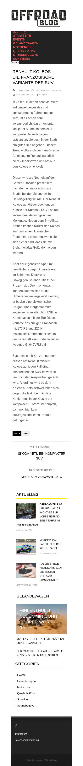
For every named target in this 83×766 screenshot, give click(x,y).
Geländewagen (24, 95)
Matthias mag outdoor (48, 90)
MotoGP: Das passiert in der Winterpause (50, 544)
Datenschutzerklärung (26, 740)
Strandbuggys (25, 705)
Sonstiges (23, 699)
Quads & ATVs (26, 693)
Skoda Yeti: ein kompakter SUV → (41, 456)
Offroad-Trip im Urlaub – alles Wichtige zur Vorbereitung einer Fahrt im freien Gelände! (39, 514)
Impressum (20, 733)
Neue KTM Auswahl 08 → (41, 477)
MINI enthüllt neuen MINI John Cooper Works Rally (38, 619)
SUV (26, 433)
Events (21, 674)
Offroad (53, 760)
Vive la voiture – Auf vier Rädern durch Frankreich (40, 641)
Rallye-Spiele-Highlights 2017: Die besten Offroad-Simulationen (51, 571)
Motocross (23, 687)
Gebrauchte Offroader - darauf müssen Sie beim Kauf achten (39, 653)
